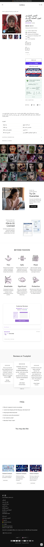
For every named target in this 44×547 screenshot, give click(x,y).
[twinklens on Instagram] (5, 495)
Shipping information (8, 137)
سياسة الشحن (5, 506)
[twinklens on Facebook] (3, 495)
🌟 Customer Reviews (6, 522)
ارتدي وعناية (4, 516)
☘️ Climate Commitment (7, 526)
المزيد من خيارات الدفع (33, 66)
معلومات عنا (4, 524)
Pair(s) (27, 52)
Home (3, 11)
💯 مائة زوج (4, 520)
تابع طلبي (4, 500)
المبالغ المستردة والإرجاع (6, 510)
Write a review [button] (22, 320)
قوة (26, 47)
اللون (26, 41)
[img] (7, 331)
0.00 (27, 49)
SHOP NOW (5, 480)
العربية (17, 537)
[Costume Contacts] (22, 468)
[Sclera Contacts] (36, 468)
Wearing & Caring (7, 140)
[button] (28, 22)
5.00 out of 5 (25, 308)
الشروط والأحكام (5, 508)
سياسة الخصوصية (5, 504)
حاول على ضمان (5, 502)
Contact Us (4, 511)
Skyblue (28, 43)
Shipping (27, 27)
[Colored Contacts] (8, 468)
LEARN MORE (33, 206)
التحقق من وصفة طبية (6, 518)
